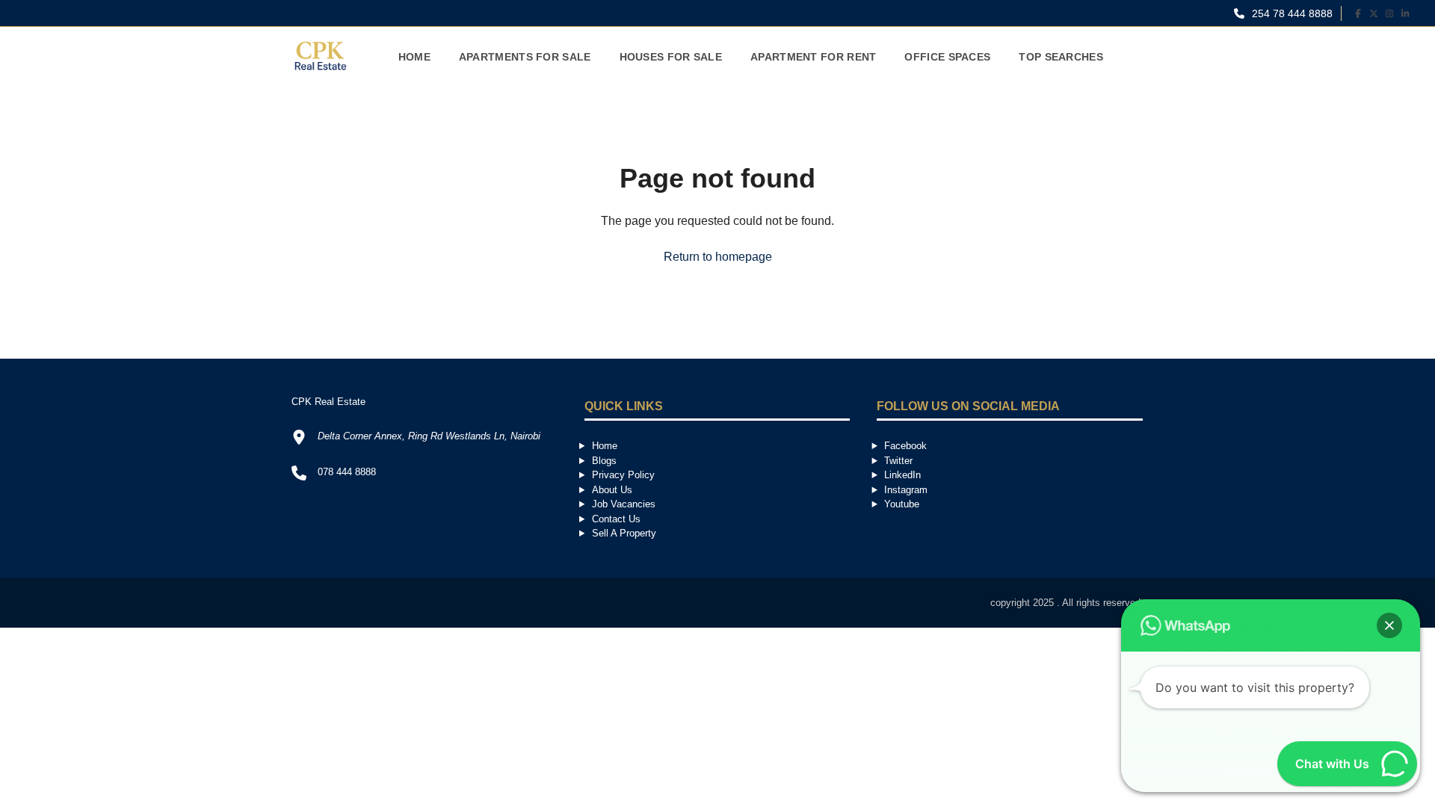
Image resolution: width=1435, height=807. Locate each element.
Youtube (901, 504)
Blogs (604, 460)
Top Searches (1061, 57)
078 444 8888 (347, 471)
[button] (1389, 625)
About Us (612, 489)
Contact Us (616, 519)
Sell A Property (624, 533)
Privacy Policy (623, 474)
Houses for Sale (671, 57)
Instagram (906, 489)
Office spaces (947, 57)
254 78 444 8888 (1291, 13)
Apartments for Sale (525, 57)
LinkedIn (902, 474)
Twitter (898, 460)
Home (414, 57)
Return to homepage (718, 256)
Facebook (905, 445)
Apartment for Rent (813, 57)
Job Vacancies (623, 504)
